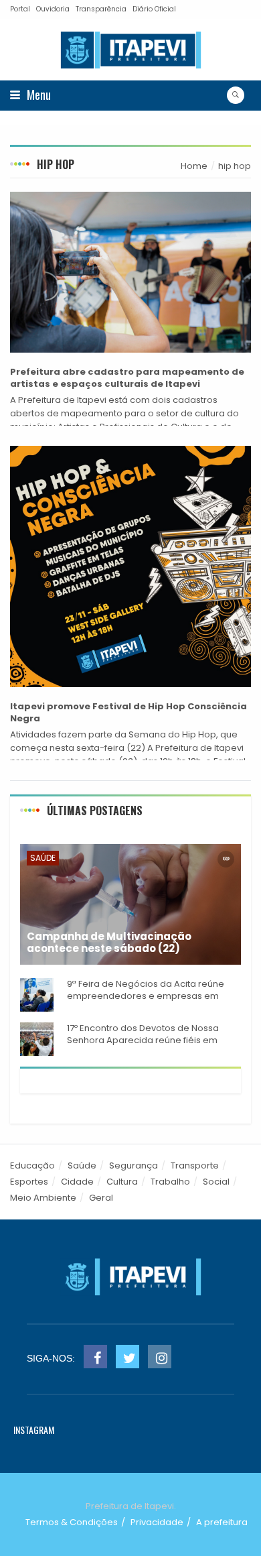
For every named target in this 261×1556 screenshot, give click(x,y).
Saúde (43, 857)
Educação (32, 1165)
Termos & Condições (71, 1522)
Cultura (122, 1181)
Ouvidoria (53, 9)
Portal (20, 9)
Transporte (195, 1165)
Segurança (133, 1165)
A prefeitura (222, 1522)
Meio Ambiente (43, 1197)
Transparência (101, 9)
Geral (101, 1197)
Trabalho (170, 1181)
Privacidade (156, 1522)
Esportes (29, 1181)
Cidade (77, 1181)
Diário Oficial (154, 9)
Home (194, 166)
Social (216, 1181)
